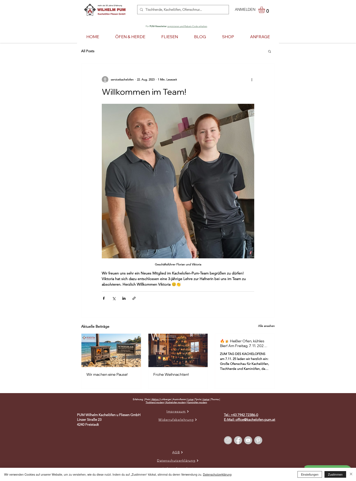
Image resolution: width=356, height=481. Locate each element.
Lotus (190, 399)
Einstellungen (310, 474)
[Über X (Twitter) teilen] (114, 298)
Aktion (155, 399)
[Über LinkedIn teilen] (124, 298)
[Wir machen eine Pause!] (111, 350)
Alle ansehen (266, 326)
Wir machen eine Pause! (107, 374)
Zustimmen (335, 474)
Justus (206, 399)
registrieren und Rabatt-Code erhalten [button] (187, 26)
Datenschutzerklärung (217, 474)
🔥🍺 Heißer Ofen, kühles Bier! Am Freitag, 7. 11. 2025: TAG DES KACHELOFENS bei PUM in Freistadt (243, 343)
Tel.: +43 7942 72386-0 (241, 415)
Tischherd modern (155, 402)
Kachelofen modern (175, 402)
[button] (265, 9)
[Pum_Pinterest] (258, 440)
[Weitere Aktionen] (251, 79)
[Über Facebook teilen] (104, 298)
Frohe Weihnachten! (171, 374)
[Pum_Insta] (228, 440)
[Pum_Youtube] (248, 440)
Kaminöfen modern (197, 402)
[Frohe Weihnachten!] (178, 350)
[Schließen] (351, 474)
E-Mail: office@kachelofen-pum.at (249, 419)
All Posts (87, 51)
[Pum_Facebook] (238, 440)
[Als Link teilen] (134, 298)
